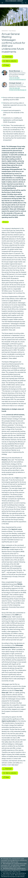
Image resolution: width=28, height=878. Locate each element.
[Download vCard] (22, 71)
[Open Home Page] (14, 0)
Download (8, 57)
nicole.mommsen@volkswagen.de (17, 79)
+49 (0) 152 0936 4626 (14, 88)
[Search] (25, 2)
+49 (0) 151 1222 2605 (14, 77)
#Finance (5, 222)
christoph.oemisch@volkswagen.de (17, 89)
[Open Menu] (3, 3)
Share (7, 65)
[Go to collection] (22, 3)
